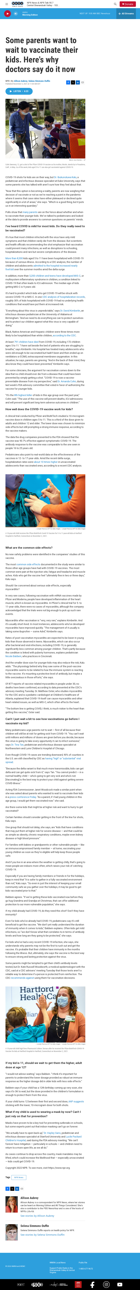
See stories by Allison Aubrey (37, 1215)
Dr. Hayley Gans (52, 1133)
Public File (83, 1263)
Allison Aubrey (20, 81)
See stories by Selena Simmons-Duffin (43, 1234)
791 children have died (26, 341)
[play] (7, 13)
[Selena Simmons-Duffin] (11, 1232)
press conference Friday (23, 797)
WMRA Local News (58, 1263)
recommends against (22, 977)
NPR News (18, 1177)
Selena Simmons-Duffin (39, 81)
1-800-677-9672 (86, 1269)
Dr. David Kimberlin (70, 310)
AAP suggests (76, 1101)
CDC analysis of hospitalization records (63, 296)
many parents (30, 212)
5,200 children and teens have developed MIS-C (55, 275)
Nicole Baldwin (13, 656)
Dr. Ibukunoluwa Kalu (65, 177)
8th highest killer (23, 395)
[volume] (15, 14)
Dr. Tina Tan (17, 744)
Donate (129, 4)
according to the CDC (64, 335)
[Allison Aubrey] (11, 1204)
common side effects (28, 564)
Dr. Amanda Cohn (67, 381)
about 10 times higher (46, 461)
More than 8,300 (14, 258)
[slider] (20, 13)
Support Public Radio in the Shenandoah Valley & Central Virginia (62, 1270)
